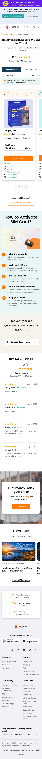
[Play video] (21, 238)
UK (12, 734)
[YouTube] (24, 650)
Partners (10, 668)
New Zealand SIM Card (31, 702)
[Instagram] (12, 650)
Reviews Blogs (10, 697)
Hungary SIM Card (30, 69)
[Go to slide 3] (22, 186)
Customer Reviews (10, 685)
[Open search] (39, 27)
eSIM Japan (31, 707)
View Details (18, 158)
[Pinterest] (36, 650)
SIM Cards (14, 34)
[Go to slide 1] (19, 186)
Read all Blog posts (21, 580)
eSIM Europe (31, 685)
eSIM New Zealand (31, 698)
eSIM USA (31, 691)
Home (6, 34)
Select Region (33, 16)
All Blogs (10, 694)
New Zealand (20, 734)
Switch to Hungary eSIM (21, 203)
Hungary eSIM (11, 69)
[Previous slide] (16, 187)
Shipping (31, 665)
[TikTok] (30, 650)
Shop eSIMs (31, 713)
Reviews (10, 665)
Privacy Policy (31, 671)
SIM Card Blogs (10, 703)
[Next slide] (26, 187)
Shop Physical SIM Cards (31, 717)
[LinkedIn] (18, 650)
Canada (35, 734)
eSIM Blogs (10, 700)
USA (28, 734)
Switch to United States (13, 16)
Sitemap (10, 707)
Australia (5, 734)
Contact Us (31, 661)
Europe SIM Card (31, 688)
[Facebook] (6, 650)
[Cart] (34, 27)
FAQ (30, 668)
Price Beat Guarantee (10, 689)
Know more (21, 506)
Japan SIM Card (31, 710)
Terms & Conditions (31, 674)
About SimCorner (10, 661)
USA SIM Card (31, 695)
